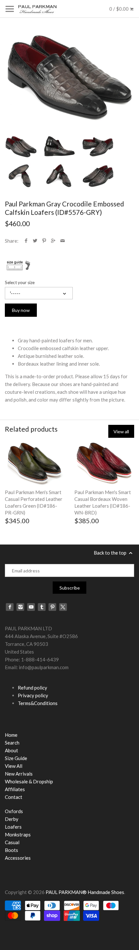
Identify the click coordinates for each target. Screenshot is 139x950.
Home (11, 735)
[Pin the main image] (44, 241)
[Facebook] (10, 607)
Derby (11, 819)
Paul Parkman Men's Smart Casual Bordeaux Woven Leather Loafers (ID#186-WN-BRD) (102, 502)
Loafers (13, 827)
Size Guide (16, 758)
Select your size (20, 282)
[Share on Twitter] (35, 241)
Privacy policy (33, 695)
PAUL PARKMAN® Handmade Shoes (85, 892)
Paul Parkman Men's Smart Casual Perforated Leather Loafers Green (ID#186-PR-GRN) (33, 502)
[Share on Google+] (53, 241)
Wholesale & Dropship (29, 781)
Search (12, 743)
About (11, 750)
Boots (11, 850)
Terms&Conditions (38, 703)
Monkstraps (18, 834)
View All (13, 766)
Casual (12, 842)
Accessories (18, 858)
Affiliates (15, 789)
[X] (63, 607)
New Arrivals (19, 774)
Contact (13, 797)
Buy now (21, 310)
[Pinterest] (52, 607)
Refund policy (32, 687)
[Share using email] (62, 241)
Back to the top (110, 553)
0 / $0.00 (119, 9)
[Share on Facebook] (26, 241)
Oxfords (14, 811)
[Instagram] (20, 607)
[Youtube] (31, 607)
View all (121, 431)
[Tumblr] (42, 607)
